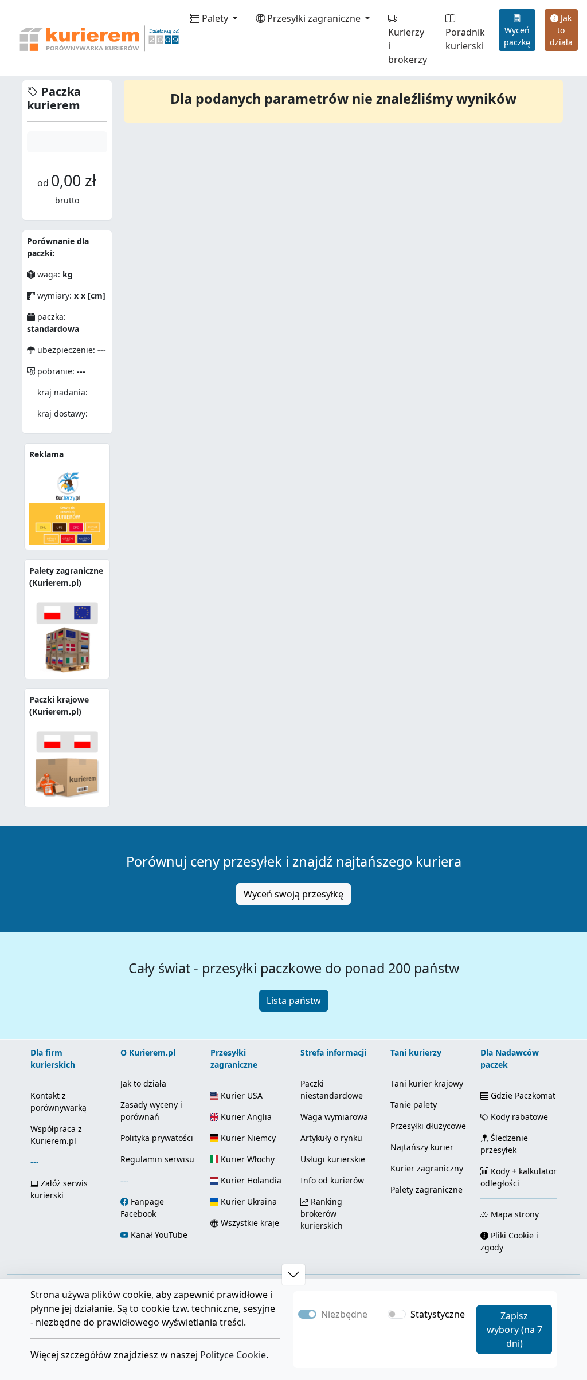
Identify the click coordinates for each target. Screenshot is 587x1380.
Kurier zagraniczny (426, 1168)
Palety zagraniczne (426, 1189)
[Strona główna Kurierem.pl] (98, 37)
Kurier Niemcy (247, 1137)
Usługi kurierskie (332, 1159)
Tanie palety (413, 1104)
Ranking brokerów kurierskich (321, 1213)
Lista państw (294, 1000)
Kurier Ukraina (247, 1201)
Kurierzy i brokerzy (407, 46)
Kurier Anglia (245, 1116)
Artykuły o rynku (331, 1137)
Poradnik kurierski (465, 39)
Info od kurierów (332, 1180)
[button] (293, 1274)
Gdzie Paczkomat (521, 1095)
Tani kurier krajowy (426, 1083)
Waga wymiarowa (334, 1116)
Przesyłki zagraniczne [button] (314, 18)
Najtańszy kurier (421, 1147)
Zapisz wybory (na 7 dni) (514, 1330)
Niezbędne (344, 1314)
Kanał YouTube (159, 1234)
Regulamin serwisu (157, 1159)
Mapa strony (513, 1214)
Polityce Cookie (233, 1354)
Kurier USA (240, 1095)
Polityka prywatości (156, 1137)
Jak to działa (561, 30)
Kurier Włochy (246, 1159)
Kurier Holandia (249, 1180)
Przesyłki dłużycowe (428, 1125)
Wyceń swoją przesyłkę (293, 894)
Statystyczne (437, 1314)
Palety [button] (214, 18)
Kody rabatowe (518, 1116)
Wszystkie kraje (248, 1222)
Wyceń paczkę (517, 36)
